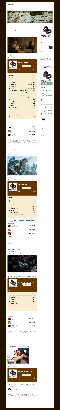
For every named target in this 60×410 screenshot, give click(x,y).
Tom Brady (34, 242)
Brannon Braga (23, 332)
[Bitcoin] (32, 131)
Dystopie (32, 332)
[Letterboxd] (30, 135)
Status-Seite (42, 135)
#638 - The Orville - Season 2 (14, 249)
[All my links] (29, 131)
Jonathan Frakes (30, 333)
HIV (12, 395)
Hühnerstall (23, 333)
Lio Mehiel (24, 142)
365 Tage (10, 332)
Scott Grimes (22, 334)
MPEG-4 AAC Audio (21, 220)
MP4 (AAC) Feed (44, 94)
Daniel (44, 104)
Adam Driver (9, 239)
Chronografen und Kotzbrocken (26, 141)
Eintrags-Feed (43, 129)
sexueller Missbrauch (25, 396)
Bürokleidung (15, 141)
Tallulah (31, 242)
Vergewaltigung (10, 243)
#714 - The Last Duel (12, 149)
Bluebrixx (16, 239)
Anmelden (42, 128)
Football (21, 239)
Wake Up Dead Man (24, 143)
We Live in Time (29, 143)
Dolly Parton (29, 332)
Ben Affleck (12, 239)
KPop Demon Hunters (20, 142)
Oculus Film (27, 395)
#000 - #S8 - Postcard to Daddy (15, 342)
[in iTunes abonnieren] (42, 90)
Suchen (42, 45)
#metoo (34, 238)
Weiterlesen (10, 55)
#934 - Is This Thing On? (49, 107)
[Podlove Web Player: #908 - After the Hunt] (22, 89)
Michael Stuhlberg (34, 142)
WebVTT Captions (11, 221)
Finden (50, 47)
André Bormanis (18, 332)
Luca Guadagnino (28, 142)
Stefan (44, 113)
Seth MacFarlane (26, 334)
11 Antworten (9, 344)
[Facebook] (32, 135)
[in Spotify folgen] (47, 90)
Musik (8, 143)
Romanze (10, 143)
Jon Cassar (26, 333)
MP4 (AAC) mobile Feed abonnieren (47, 95)
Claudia (21, 394)
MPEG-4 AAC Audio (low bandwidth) (30, 220)
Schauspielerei (14, 143)
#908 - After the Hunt (13, 30)
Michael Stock (24, 395)
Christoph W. (22, 140)
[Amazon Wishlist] (34, 131)
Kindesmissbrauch (19, 395)
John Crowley (11, 142)
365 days (33, 331)
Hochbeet (17, 333)
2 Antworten (9, 32)
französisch (27, 239)
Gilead (10, 333)
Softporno (35, 334)
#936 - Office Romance (49, 104)
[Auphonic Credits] (30, 131)
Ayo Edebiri (11, 141)
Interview (15, 395)
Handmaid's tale (13, 333)
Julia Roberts (15, 142)
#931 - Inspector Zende (49, 110)
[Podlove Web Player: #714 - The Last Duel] (22, 199)
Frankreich (23, 239)
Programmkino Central (14, 396)
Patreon (50, 66)
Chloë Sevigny (19, 141)
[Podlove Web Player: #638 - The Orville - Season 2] (22, 294)
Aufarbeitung (35, 394)
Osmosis (11, 242)
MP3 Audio (15, 220)
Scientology (18, 334)
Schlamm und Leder (15, 242)
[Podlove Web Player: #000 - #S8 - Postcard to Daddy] (22, 375)
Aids (32, 394)
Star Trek (28, 242)
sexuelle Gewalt (19, 143)
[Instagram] (33, 127)
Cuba (26, 332)
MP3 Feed (43, 93)
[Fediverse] (30, 233)
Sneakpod (10, 4)
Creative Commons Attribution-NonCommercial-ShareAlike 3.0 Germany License (46, 121)
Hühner (20, 333)
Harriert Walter (31, 239)
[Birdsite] (34, 233)
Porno (11, 334)
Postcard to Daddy (32, 395)
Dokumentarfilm (10, 395)
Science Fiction (20, 242)
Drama (32, 141)
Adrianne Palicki (13, 332)
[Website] (32, 127)
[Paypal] (33, 131)
